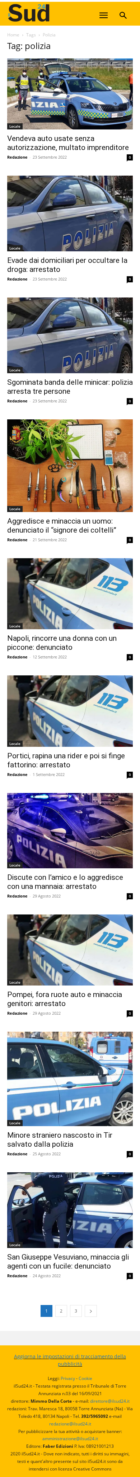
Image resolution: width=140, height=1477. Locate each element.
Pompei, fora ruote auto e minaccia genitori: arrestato (64, 999)
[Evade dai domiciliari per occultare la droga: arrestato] (70, 213)
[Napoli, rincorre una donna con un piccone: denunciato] (70, 593)
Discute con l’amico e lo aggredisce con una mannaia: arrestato (65, 882)
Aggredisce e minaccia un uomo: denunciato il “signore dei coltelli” (61, 525)
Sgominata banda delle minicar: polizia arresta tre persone (70, 387)
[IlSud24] (61, 13)
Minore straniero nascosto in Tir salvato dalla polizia (59, 1139)
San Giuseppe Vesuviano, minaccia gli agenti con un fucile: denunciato (68, 1261)
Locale (14, 126)
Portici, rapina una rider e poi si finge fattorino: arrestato (66, 760)
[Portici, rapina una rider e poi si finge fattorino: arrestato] (70, 710)
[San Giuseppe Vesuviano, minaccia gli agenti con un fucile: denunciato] (70, 1210)
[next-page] (91, 1311)
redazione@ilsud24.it (70, 1424)
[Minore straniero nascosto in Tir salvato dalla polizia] (70, 1079)
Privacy (68, 1378)
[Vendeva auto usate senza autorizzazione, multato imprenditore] (70, 93)
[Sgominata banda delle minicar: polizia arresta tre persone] (70, 335)
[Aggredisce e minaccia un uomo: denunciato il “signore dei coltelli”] (70, 465)
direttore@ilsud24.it (110, 1401)
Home (13, 35)
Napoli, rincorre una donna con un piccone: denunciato (62, 643)
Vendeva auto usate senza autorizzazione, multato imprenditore (68, 143)
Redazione (17, 157)
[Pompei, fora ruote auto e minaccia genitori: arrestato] (70, 950)
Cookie (85, 1378)
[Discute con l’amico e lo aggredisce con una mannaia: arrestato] (70, 831)
